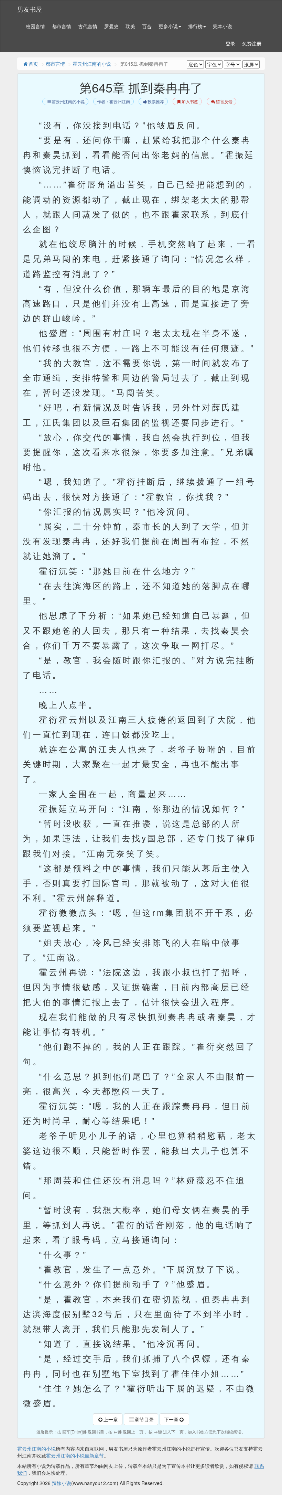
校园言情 (35, 26)
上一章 (111, 1419)
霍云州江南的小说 (92, 63)
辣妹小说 (61, 1483)
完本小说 (222, 26)
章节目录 (144, 1419)
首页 (33, 63)
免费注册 (251, 43)
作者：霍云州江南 (113, 101)
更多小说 (168, 26)
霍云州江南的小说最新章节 (75, 1455)
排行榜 (195, 26)
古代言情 (87, 26)
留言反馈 (224, 101)
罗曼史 (111, 26)
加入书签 (190, 101)
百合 (147, 26)
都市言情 (61, 26)
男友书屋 (29, 8)
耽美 (130, 26)
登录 (230, 43)
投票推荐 (156, 101)
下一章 (171, 1419)
